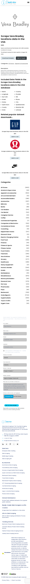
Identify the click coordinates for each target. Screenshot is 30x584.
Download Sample (8, 58)
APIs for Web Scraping (9, 513)
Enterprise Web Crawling (8, 451)
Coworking (4, 229)
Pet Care (4, 284)
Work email (6, 330)
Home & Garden (6, 267)
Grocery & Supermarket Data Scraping (12, 470)
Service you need (7, 354)
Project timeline (7, 368)
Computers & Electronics (9, 223)
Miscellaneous (6, 276)
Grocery (3, 259)
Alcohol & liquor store (8, 190)
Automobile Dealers (8, 198)
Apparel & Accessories (21, 63)
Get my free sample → (11, 405)
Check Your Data (16, 580)
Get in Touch (21, 58)
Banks (3, 207)
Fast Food (4, 240)
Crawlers (5, 508)
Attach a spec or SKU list (11, 393)
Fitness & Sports (6, 245)
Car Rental (4, 212)
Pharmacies (5, 287)
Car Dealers (5, 209)
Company (5, 344)
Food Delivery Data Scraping (9, 467)
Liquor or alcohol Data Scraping (10, 491)
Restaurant (5, 292)
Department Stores (7, 232)
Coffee (3, 218)
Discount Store (6, 234)
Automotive (5, 201)
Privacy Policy (5, 580)
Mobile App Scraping (7, 456)
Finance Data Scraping (8, 493)
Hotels (3, 270)
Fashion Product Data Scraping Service (12, 531)
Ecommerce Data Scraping (9, 465)
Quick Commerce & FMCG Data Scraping (13, 473)
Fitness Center (6, 248)
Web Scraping (6, 453)
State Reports (5, 295)
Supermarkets (6, 298)
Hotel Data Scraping (7, 488)
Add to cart (15, 137)
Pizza (2, 289)
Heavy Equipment (7, 265)
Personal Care (6, 281)
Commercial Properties (9, 220)
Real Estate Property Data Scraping (11, 480)
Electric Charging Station (9, 237)
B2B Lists (4, 204)
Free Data (4, 254)
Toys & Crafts (5, 301)
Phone (5, 337)
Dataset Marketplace (9, 498)
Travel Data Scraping (8, 478)
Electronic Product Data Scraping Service (13, 524)
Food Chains (5, 251)
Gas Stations (5, 256)
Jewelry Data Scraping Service (10, 533)
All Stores (11, 63)
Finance (3, 243)
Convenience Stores (8, 226)
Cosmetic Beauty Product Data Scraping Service (13, 527)
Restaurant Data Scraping (9, 475)
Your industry (6, 362)
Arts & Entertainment (8, 196)
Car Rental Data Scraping (9, 486)
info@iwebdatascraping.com (11, 440)
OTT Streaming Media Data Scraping (12, 483)
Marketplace (5, 273)
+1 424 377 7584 (8, 438)
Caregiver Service (7, 215)
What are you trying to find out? (11, 381)
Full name (6, 323)
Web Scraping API (7, 458)
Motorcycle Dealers (7, 278)
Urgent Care (5, 303)
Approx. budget (7, 375)
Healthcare (5, 262)
